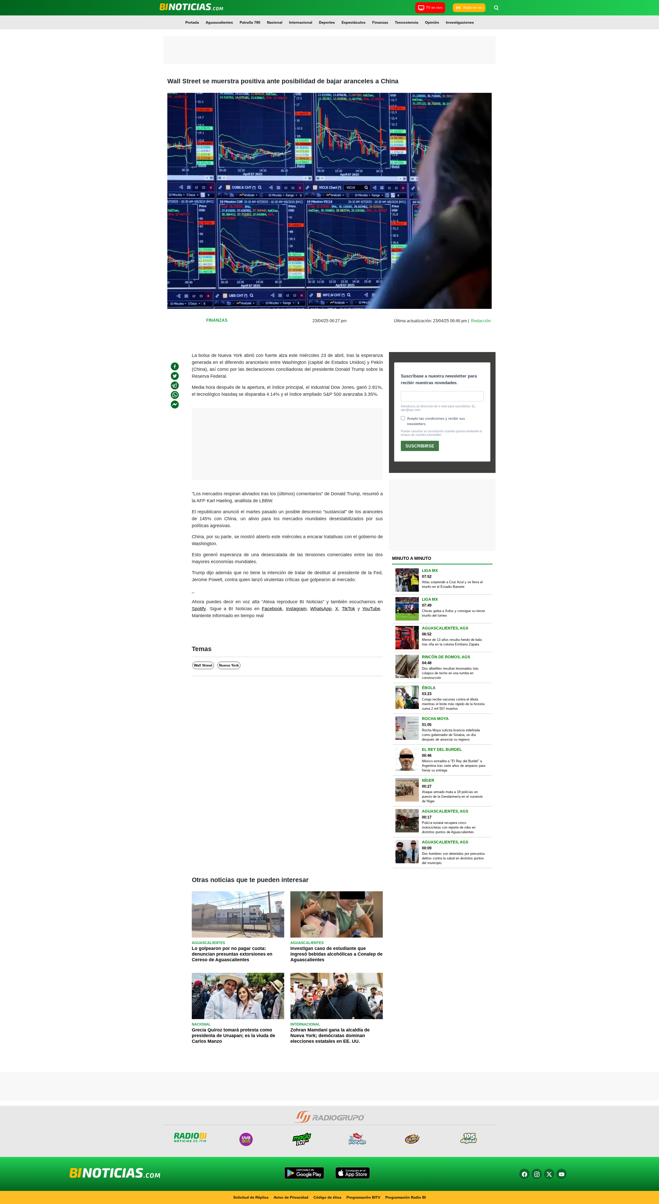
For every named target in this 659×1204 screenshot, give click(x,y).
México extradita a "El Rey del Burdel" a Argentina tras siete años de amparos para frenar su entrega (453, 765)
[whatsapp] (175, 395)
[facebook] (175, 366)
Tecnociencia (406, 22)
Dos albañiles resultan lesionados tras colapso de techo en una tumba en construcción (450, 673)
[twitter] (175, 376)
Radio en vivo (473, 8)
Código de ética (327, 1197)
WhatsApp (321, 608)
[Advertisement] (329, 50)
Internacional (300, 22)
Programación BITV (363, 1197)
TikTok (348, 608)
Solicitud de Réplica (250, 1197)
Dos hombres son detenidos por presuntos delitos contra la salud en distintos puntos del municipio (453, 858)
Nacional (274, 22)
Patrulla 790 (250, 22)
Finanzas (380, 22)
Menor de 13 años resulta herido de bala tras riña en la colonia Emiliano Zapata (452, 642)
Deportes (327, 22)
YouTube (371, 608)
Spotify (199, 608)
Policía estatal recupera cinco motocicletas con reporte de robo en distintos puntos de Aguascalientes (448, 827)
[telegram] (175, 385)
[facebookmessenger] (175, 404)
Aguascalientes (219, 22)
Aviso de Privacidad (291, 1197)
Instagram (296, 608)
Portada (192, 22)
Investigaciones (460, 22)
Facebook (272, 608)
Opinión (432, 22)
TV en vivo (434, 8)
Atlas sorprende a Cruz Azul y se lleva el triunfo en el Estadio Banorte (452, 584)
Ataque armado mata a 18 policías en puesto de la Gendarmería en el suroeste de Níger (452, 796)
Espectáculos (354, 22)
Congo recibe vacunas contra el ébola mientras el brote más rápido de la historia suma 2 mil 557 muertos (453, 704)
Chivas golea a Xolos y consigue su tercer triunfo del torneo (453, 613)
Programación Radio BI (405, 1197)
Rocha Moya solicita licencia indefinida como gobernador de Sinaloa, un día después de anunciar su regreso (451, 734)
